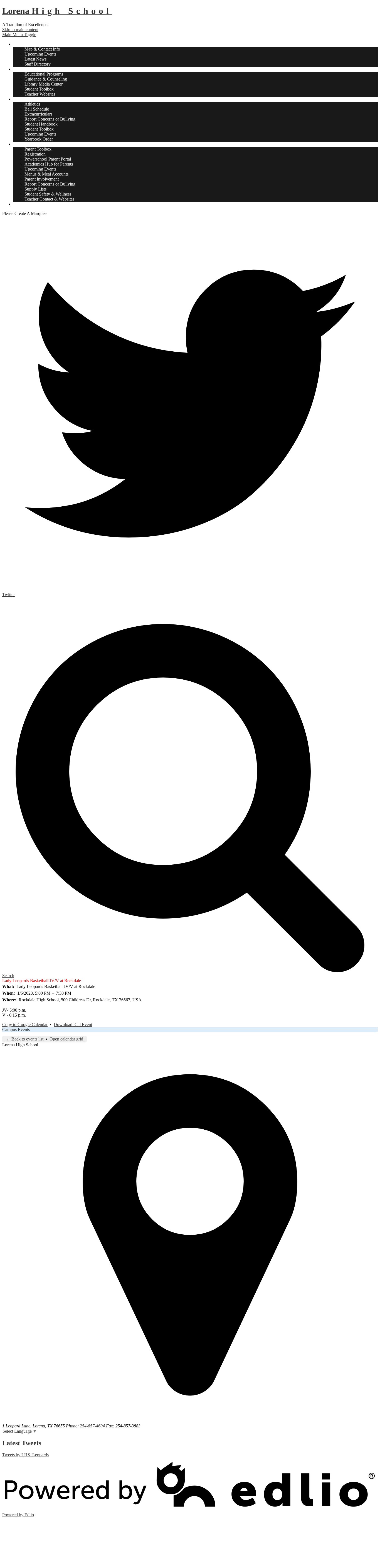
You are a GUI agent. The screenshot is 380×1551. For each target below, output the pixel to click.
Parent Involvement (41, 179)
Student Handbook (41, 124)
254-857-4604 (92, 1426)
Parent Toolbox (37, 149)
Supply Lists (35, 189)
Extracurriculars (38, 114)
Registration (35, 154)
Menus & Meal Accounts (46, 174)
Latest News (35, 59)
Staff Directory (37, 64)
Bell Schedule (36, 109)
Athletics (32, 104)
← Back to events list (24, 1039)
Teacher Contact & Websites (49, 199)
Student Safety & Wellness (47, 194)
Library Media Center (43, 84)
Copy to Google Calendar (25, 1024)
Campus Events (16, 1029)
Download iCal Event (73, 1024)
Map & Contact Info (42, 49)
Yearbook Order (38, 139)
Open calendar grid (66, 1039)
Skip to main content (20, 29)
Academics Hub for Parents (48, 164)
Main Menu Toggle (19, 34)
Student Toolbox (39, 89)
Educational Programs (43, 74)
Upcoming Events (40, 54)
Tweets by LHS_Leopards (25, 1454)
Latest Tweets (21, 1443)
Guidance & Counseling (45, 79)
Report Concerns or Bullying (49, 119)
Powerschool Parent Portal (47, 159)
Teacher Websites (39, 94)
